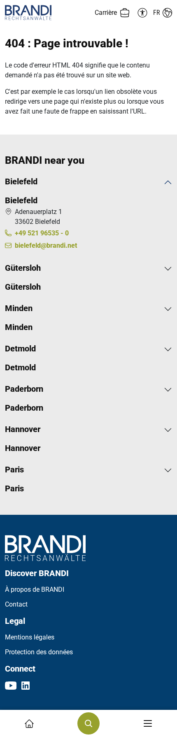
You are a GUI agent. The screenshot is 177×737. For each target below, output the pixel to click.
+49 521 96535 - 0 (42, 233)
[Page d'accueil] (46, 12)
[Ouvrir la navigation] (147, 723)
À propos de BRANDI (34, 589)
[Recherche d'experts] (88, 723)
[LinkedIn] (25, 685)
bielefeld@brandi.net (46, 245)
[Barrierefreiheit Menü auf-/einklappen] (141, 13)
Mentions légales (29, 637)
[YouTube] (10, 685)
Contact (16, 604)
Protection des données (39, 652)
